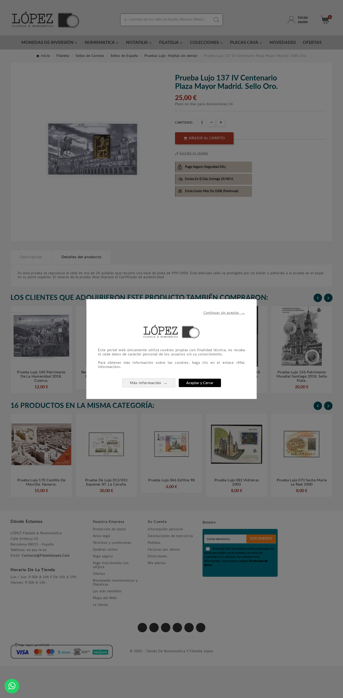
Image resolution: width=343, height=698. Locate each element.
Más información (149, 383)
